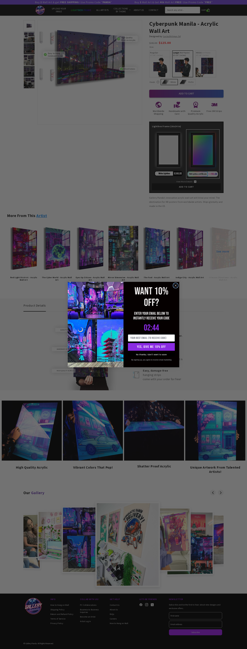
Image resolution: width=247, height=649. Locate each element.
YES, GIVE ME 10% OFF (151, 347)
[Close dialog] (175, 285)
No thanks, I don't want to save (151, 354)
